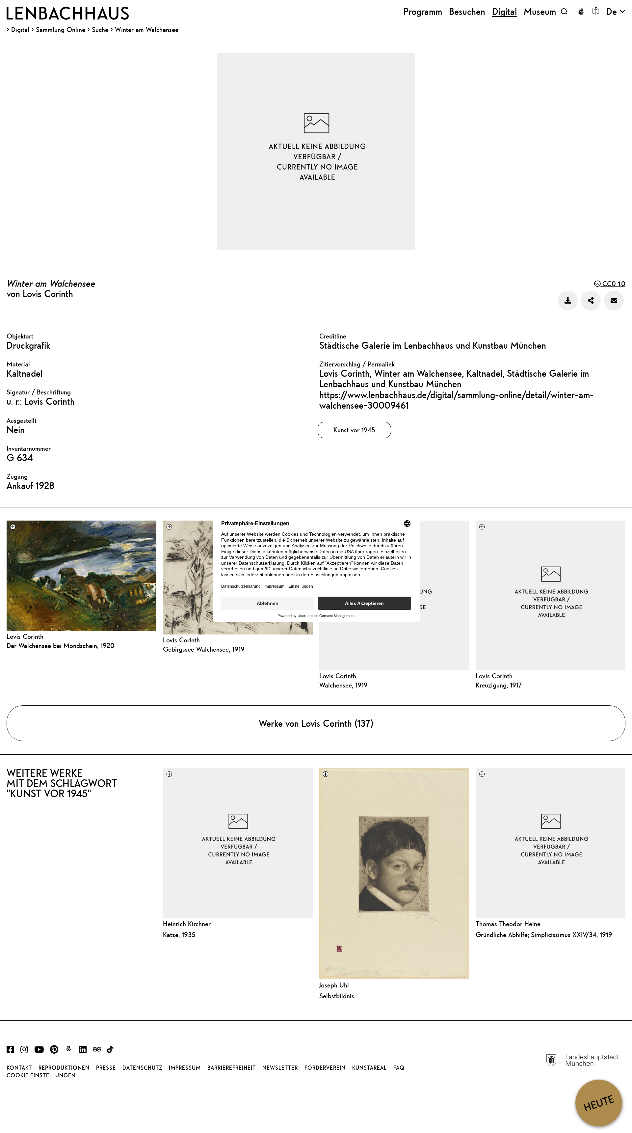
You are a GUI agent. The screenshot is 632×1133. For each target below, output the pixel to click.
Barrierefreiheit (231, 1068)
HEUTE (598, 1103)
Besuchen (467, 11)
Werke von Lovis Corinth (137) (316, 723)
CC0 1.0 (612, 284)
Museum (540, 11)
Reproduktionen (64, 1068)
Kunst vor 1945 (354, 430)
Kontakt (19, 1068)
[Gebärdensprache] (581, 11)
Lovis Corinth (48, 293)
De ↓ (615, 11)
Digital (20, 29)
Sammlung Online (60, 29)
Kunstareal (369, 1068)
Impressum (185, 1068)
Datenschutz (142, 1068)
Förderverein (325, 1068)
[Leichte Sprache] (595, 10)
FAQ (399, 1068)
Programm (422, 11)
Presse (106, 1068)
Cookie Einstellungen (41, 1075)
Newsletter (280, 1068)
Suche (100, 29)
